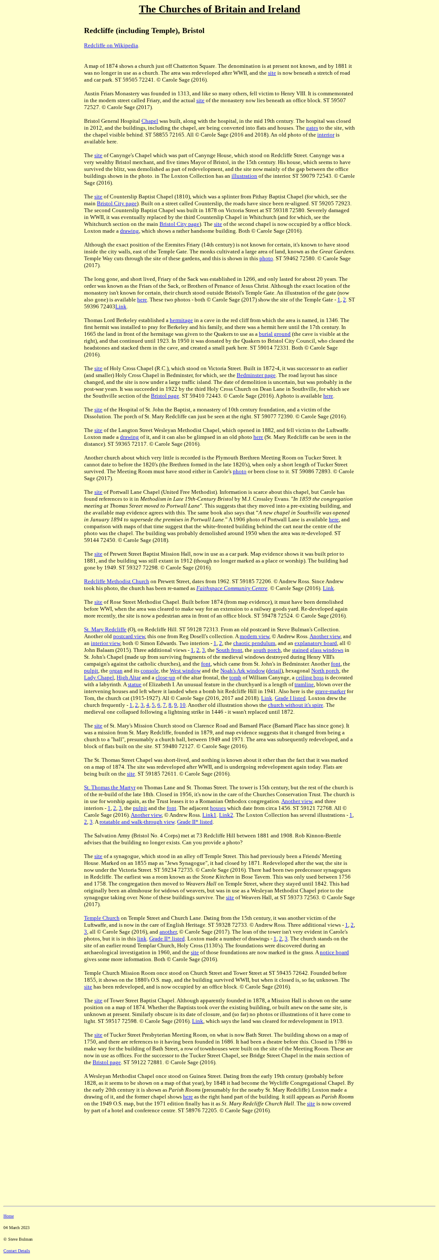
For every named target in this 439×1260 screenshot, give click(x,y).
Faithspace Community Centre (232, 588)
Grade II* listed (195, 822)
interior (325, 134)
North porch (325, 670)
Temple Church (102, 918)
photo (266, 258)
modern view (254, 636)
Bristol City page (117, 203)
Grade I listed (290, 698)
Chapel (149, 121)
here (142, 299)
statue (134, 684)
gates (312, 128)
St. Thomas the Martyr (109, 787)
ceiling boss (310, 677)
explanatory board (316, 643)
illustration (244, 176)
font (205, 663)
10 (183, 705)
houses (218, 808)
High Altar (129, 677)
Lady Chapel (99, 677)
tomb (235, 677)
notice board (334, 952)
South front (229, 650)
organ (116, 670)
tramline (304, 684)
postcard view (129, 636)
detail (274, 670)
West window (185, 670)
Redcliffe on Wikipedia (111, 45)
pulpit (91, 670)
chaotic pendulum (254, 643)
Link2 (226, 815)
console (150, 670)
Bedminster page (256, 375)
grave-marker (330, 691)
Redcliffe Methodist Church (116, 581)
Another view (325, 636)
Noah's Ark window (242, 670)
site (272, 73)
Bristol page (165, 396)
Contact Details (16, 1250)
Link (120, 306)
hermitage (181, 320)
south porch (267, 650)
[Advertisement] (42, 163)
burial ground (275, 334)
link (142, 938)
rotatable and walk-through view (136, 822)
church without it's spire (295, 705)
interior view (105, 643)
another (168, 931)
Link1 (209, 815)
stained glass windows (317, 650)
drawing (129, 231)
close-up (165, 677)
